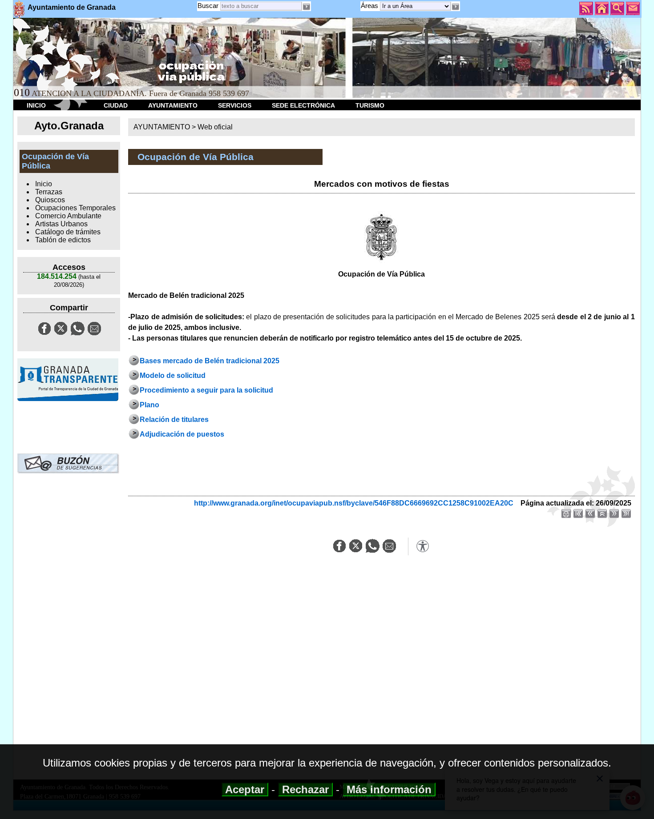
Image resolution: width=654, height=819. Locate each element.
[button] (455, 7)
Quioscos (50, 200)
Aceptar (244, 789)
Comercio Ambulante (68, 216)
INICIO (36, 105)
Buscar (208, 5)
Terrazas (48, 192)
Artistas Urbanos (61, 224)
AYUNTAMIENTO (173, 105)
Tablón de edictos (63, 240)
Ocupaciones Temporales (75, 208)
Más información (389, 789)
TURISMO (369, 105)
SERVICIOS (234, 105)
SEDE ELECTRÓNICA (303, 105)
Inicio (43, 184)
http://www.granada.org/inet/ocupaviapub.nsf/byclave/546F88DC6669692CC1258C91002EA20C (353, 503)
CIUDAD (116, 105)
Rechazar (305, 789)
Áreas (370, 5)
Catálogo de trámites (68, 232)
